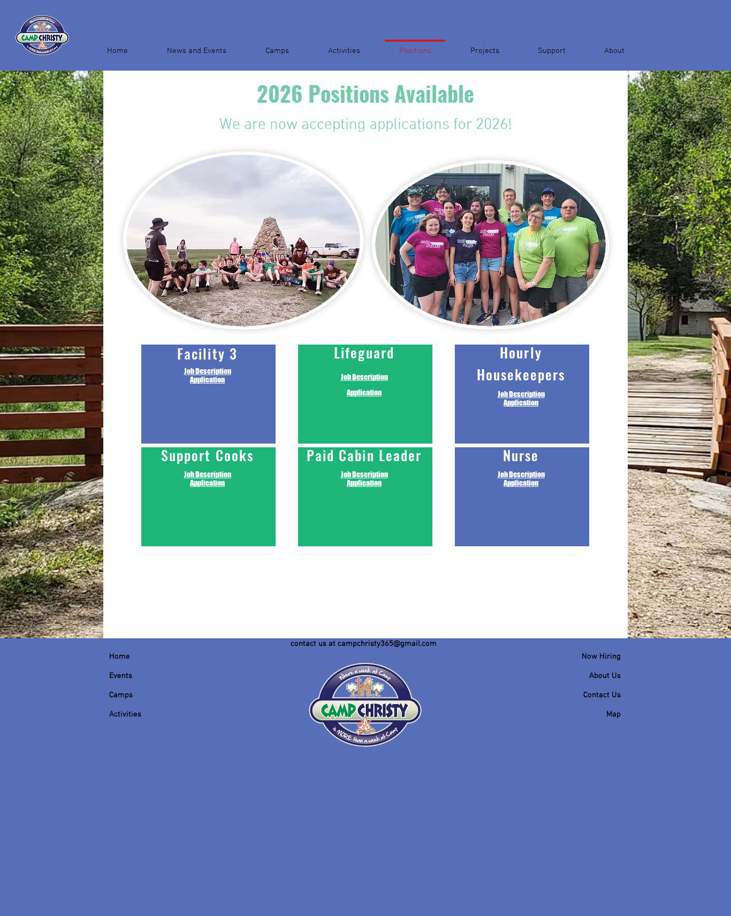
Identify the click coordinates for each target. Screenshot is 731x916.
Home (119, 656)
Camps (121, 695)
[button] (196, 46)
